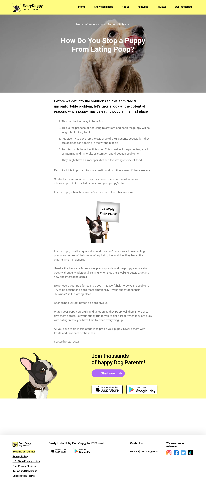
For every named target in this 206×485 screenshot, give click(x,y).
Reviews (161, 6)
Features (143, 6)
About (125, 6)
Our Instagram (183, 6)
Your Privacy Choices (24, 466)
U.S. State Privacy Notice (26, 461)
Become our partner (24, 451)
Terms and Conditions (25, 470)
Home (81, 6)
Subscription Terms (24, 475)
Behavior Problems (119, 24)
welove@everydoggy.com (144, 451)
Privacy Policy (20, 456)
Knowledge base (103, 6)
